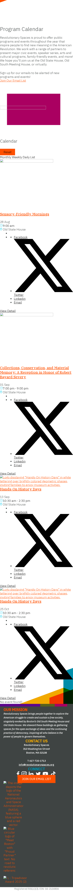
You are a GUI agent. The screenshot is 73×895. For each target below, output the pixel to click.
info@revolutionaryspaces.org (36, 764)
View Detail (8, 311)
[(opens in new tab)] (13, 803)
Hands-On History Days (20, 489)
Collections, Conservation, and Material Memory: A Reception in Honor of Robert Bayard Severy (35, 372)
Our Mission (15, 709)
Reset (8, 152)
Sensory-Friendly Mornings (24, 214)
